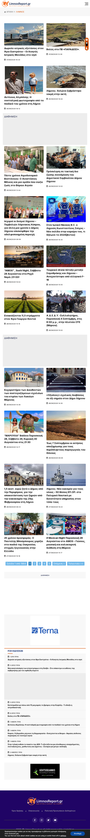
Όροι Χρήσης (17, 811)
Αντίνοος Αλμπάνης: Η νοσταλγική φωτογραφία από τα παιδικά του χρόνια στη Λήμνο (24, 100)
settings (63, 836)
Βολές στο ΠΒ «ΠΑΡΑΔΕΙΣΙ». (63, 49)
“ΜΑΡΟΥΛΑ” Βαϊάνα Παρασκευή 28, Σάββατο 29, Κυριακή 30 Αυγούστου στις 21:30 (23, 439)
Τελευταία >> (75, 563)
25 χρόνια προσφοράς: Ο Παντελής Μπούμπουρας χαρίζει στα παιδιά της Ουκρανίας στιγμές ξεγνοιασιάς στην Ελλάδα (23, 545)
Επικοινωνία (34, 811)
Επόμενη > (59, 563)
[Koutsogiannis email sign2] (45, 771)
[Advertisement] (45, 131)
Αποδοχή (77, 833)
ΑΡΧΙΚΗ (9, 12)
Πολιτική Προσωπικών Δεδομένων (60, 811)
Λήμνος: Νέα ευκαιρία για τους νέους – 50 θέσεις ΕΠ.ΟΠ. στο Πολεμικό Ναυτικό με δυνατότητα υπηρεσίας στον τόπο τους (64, 495)
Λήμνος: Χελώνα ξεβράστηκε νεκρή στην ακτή (27, 755)
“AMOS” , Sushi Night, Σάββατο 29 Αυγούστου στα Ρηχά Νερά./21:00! (22, 274)
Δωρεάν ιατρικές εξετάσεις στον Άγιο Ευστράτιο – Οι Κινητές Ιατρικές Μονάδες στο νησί (24, 51)
